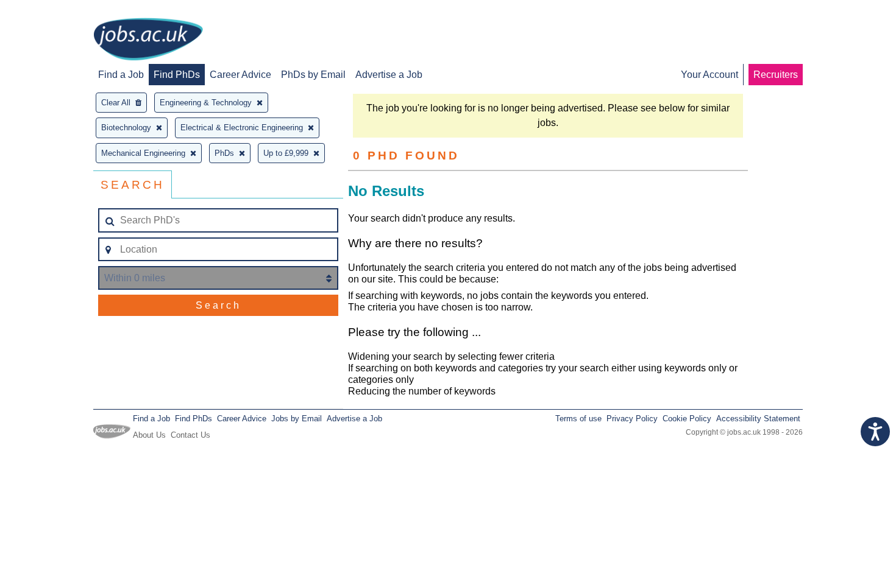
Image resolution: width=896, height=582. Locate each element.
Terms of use (578, 418)
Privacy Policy (632, 418)
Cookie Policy (687, 418)
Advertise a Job (388, 74)
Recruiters (775, 74)
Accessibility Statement (758, 418)
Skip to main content (49, 10)
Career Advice (240, 74)
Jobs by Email (296, 418)
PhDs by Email (313, 74)
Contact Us (190, 435)
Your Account (709, 74)
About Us (149, 435)
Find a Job (121, 74)
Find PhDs (177, 74)
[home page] (148, 40)
